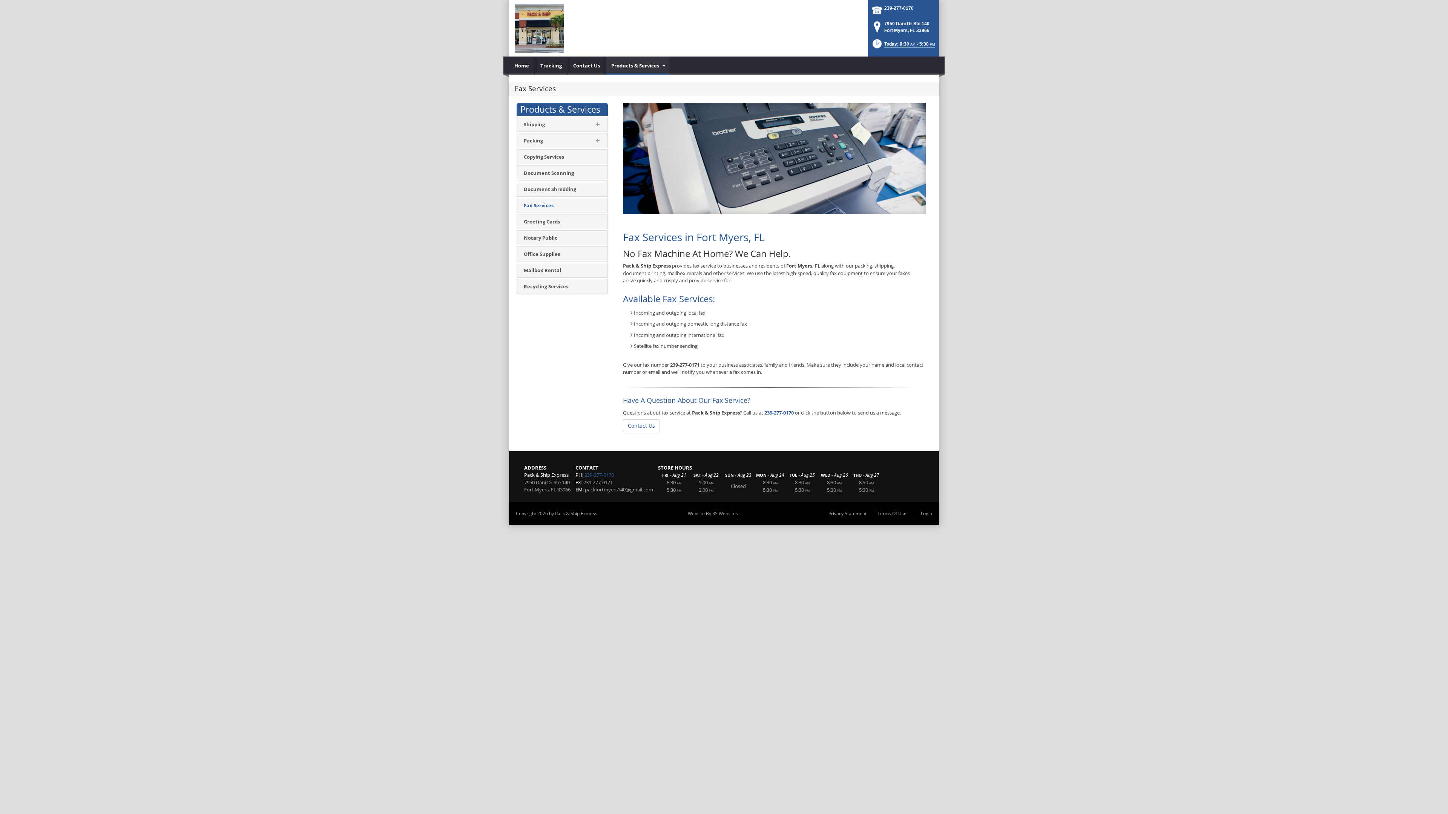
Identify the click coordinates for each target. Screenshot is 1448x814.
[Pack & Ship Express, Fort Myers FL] (539, 28)
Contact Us (641, 425)
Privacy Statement (847, 513)
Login (926, 513)
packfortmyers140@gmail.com (619, 489)
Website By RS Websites (713, 513)
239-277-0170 (899, 8)
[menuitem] (522, 66)
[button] (903, 46)
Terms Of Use (892, 513)
